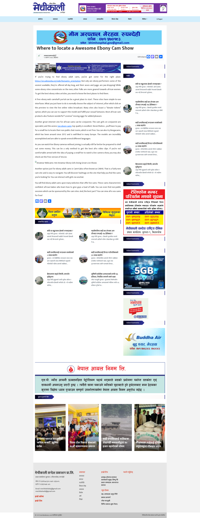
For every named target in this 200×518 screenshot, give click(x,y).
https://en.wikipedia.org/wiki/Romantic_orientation (58, 81)
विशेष (130, 19)
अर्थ (80, 496)
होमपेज (40, 19)
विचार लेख (115, 19)
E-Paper (159, 19)
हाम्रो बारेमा (39, 496)
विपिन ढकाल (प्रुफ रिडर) (109, 504)
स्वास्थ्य (81, 489)
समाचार (55, 19)
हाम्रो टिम (38, 501)
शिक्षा (80, 499)
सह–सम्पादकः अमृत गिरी (109, 494)
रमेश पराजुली (105, 500)
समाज (85, 19)
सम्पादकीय (100, 19)
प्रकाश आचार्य (105, 497)
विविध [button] (144, 19)
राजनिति (70, 19)
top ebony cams (65, 126)
